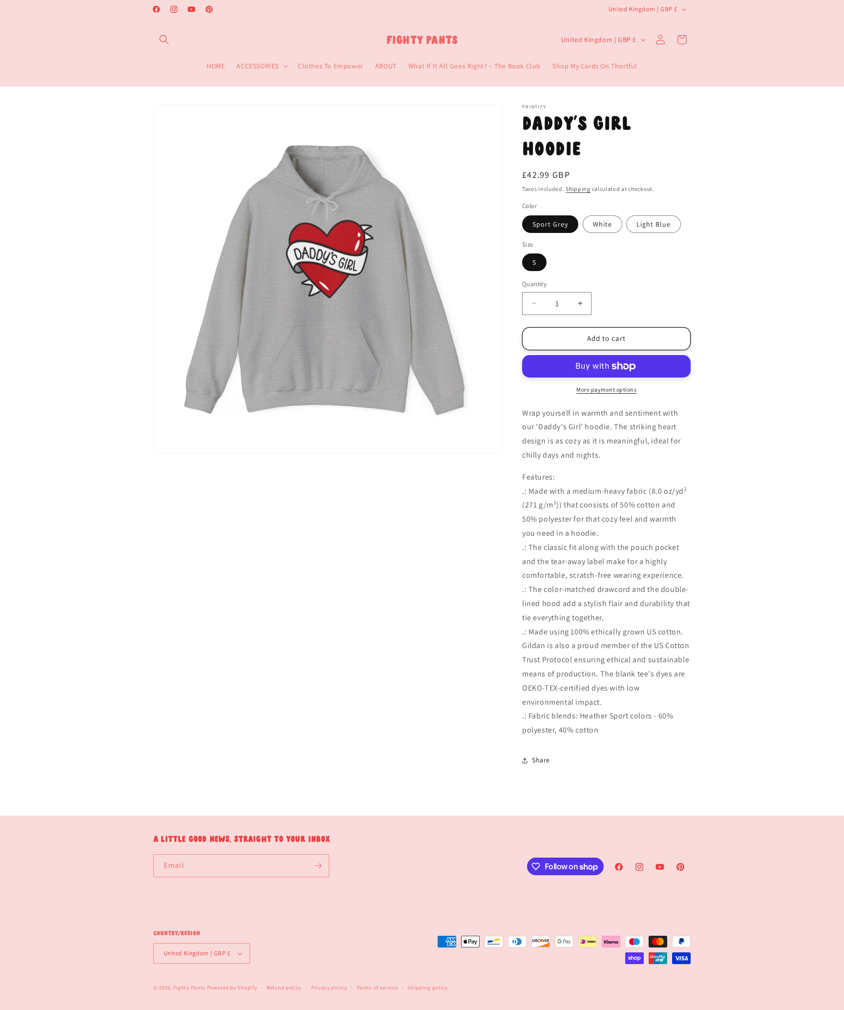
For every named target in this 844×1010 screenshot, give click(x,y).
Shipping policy (427, 987)
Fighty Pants (189, 987)
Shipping (578, 188)
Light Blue (653, 224)
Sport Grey (550, 224)
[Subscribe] (318, 865)
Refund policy (284, 987)
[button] (164, 39)
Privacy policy (329, 987)
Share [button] (541, 760)
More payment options (606, 389)
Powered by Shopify (232, 987)
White (602, 224)
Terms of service (377, 987)
